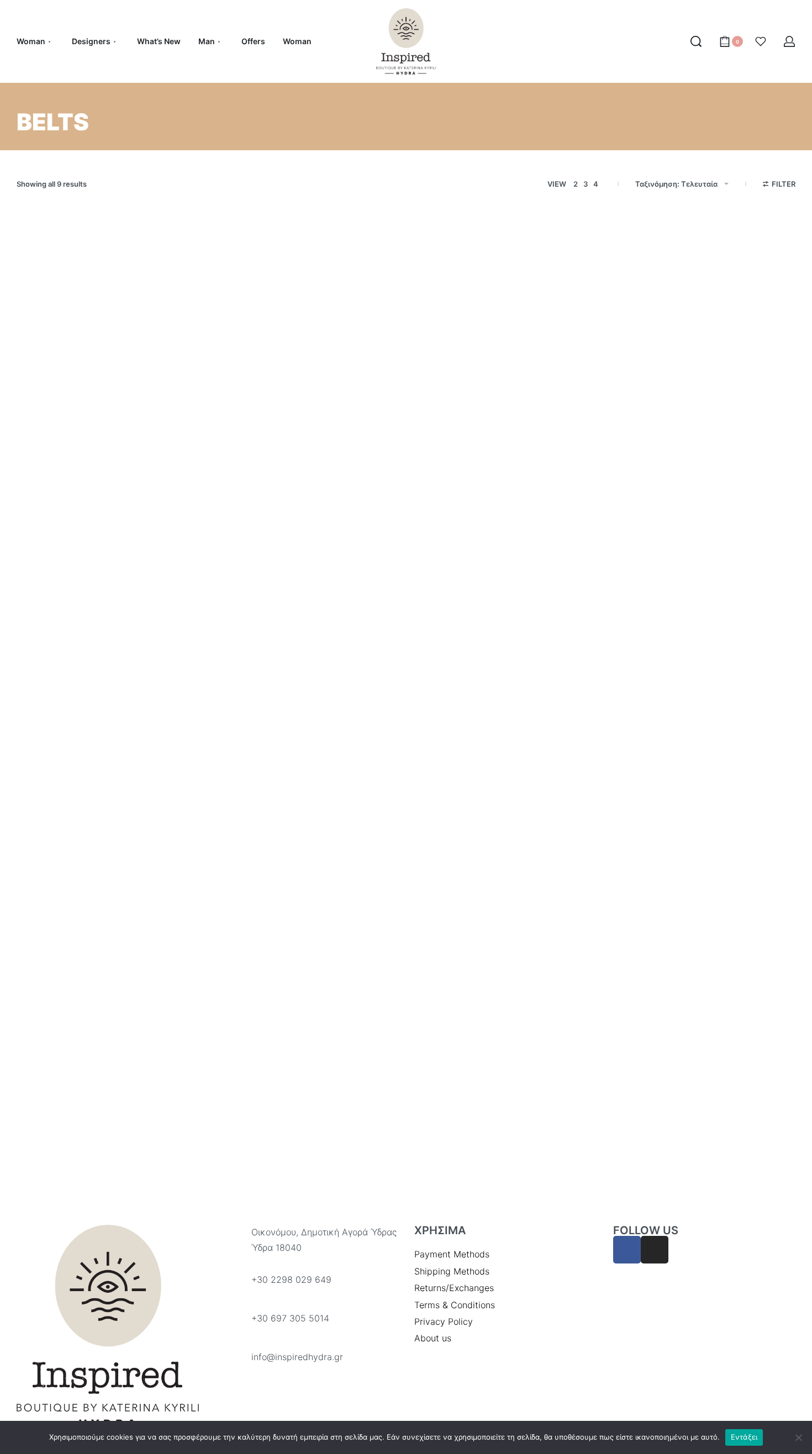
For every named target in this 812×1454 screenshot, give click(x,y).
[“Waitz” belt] (107, 365)
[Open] (761, 41)
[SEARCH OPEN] (696, 41)
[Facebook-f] (627, 1249)
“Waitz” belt (46, 503)
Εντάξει (744, 1436)
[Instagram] (654, 1249)
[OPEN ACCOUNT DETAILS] (789, 41)
